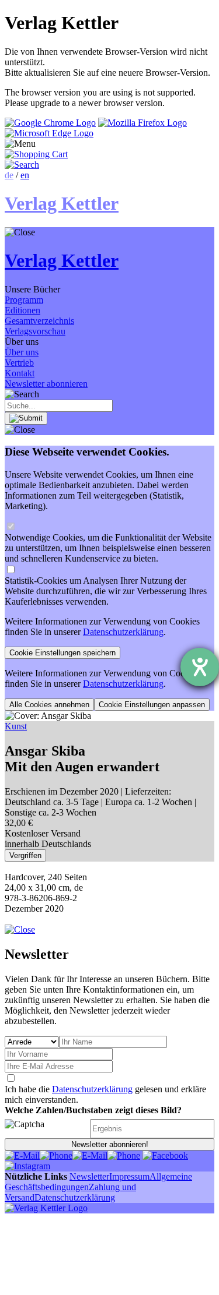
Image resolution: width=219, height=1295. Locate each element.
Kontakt (19, 373)
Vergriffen (25, 855)
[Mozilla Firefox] (142, 123)
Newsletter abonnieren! (109, 1144)
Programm (24, 300)
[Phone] (56, 1155)
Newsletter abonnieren (46, 384)
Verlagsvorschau (35, 331)
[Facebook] (165, 1155)
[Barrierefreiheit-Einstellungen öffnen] (199, 667)
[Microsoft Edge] (49, 133)
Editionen (22, 310)
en (24, 175)
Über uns (22, 352)
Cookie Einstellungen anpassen (152, 704)
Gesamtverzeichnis (39, 321)
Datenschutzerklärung (123, 632)
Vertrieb (19, 363)
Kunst (16, 726)
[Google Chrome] (50, 123)
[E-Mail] (22, 1155)
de (9, 175)
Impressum (129, 1176)
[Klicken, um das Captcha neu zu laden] (45, 1128)
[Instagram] (27, 1166)
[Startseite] (46, 1208)
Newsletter (89, 1176)
